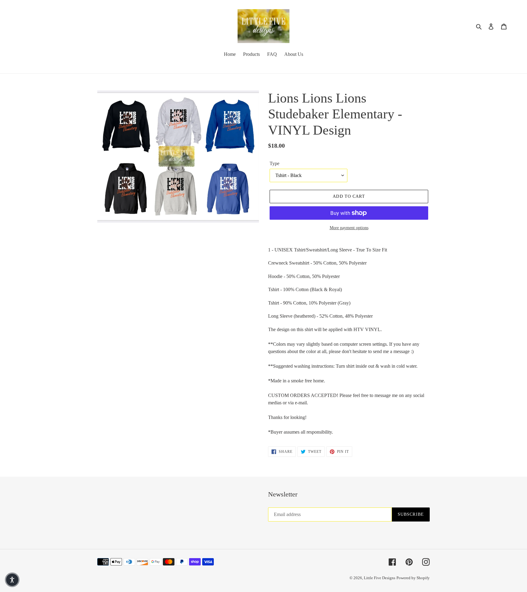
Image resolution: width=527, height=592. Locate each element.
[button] (12, 579)
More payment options (349, 228)
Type (274, 163)
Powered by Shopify (413, 578)
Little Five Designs (379, 578)
